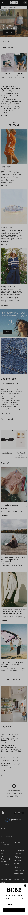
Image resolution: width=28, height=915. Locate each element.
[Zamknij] (25, 885)
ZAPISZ (14, 910)
